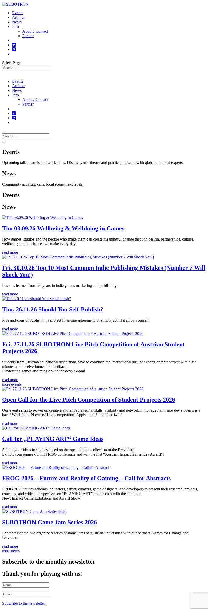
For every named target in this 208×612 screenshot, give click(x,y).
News (17, 22)
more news (11, 551)
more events (11, 384)
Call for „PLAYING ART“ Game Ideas (52, 439)
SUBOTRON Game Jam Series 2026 (49, 522)
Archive (18, 17)
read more (10, 252)
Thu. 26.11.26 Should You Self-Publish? (52, 309)
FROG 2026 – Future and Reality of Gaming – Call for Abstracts (86, 478)
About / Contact (35, 31)
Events (17, 13)
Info (15, 26)
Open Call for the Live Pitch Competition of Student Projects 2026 (88, 399)
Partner (28, 36)
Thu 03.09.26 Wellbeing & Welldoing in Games (63, 228)
